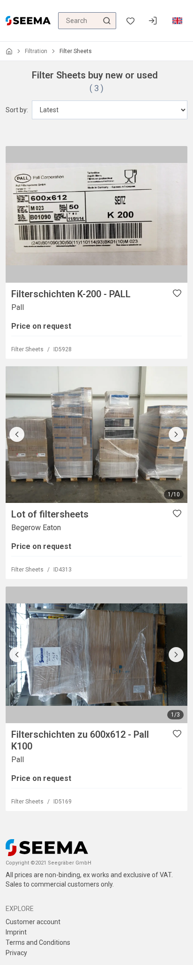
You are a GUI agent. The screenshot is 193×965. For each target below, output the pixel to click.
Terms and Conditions (38, 942)
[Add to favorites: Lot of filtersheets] (177, 513)
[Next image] (176, 434)
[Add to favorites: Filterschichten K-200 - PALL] (177, 293)
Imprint (16, 932)
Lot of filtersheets (50, 514)
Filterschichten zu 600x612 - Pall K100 (80, 740)
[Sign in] (152, 20)
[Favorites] (130, 20)
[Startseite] (9, 51)
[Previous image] (16, 434)
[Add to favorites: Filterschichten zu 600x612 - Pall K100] (177, 733)
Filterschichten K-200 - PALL (71, 294)
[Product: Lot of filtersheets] (96, 434)
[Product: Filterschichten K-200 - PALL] (96, 214)
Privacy (16, 953)
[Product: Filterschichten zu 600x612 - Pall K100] (96, 655)
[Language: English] (177, 20)
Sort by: (17, 110)
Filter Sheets (27, 349)
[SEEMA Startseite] (28, 20)
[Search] (106, 20)
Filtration (36, 51)
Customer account (33, 922)
